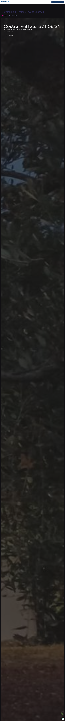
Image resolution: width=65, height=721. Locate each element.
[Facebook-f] (59, 6)
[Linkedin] (61, 6)
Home (2, 6)
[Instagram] (63, 6)
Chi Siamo (8, 6)
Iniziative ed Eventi (17, 6)
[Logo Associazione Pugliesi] (5, 1)
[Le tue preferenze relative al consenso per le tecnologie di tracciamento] (63, 719)
